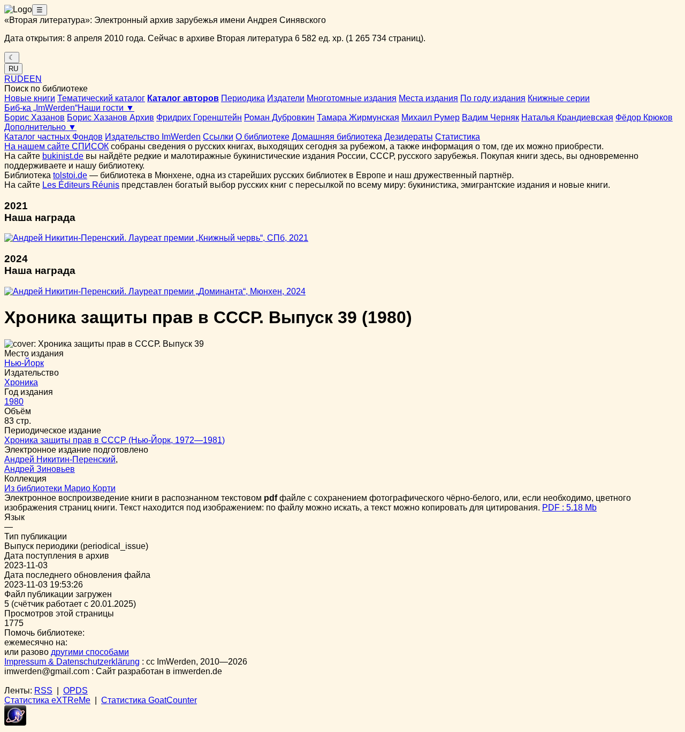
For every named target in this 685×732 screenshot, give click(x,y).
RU (13, 69)
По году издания (493, 98)
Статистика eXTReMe (47, 700)
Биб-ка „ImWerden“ (41, 107)
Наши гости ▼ (106, 107)
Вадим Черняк (490, 117)
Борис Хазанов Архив (110, 117)
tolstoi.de (70, 175)
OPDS (75, 690)
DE (23, 78)
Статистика (457, 136)
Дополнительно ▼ (40, 127)
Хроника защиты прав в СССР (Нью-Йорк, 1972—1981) (114, 440)
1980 (14, 401)
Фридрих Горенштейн (199, 117)
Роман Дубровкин (279, 117)
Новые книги (29, 98)
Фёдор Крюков (644, 117)
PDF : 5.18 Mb (569, 507)
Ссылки (218, 136)
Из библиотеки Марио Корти (60, 488)
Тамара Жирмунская (358, 117)
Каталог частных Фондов (53, 136)
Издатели (286, 98)
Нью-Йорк (24, 363)
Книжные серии (559, 98)
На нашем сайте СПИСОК (56, 146)
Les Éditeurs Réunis (80, 184)
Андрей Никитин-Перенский (60, 459)
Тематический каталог (101, 98)
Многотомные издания (352, 98)
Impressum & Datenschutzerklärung (72, 661)
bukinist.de (62, 156)
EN (35, 78)
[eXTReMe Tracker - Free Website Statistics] (15, 722)
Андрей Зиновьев (39, 469)
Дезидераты (408, 136)
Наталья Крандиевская (567, 117)
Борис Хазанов (34, 117)
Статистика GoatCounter (149, 700)
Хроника (21, 382)
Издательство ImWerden (153, 136)
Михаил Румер (430, 117)
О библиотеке (262, 136)
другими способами (90, 652)
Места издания (428, 98)
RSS (43, 690)
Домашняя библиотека (337, 136)
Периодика (243, 98)
